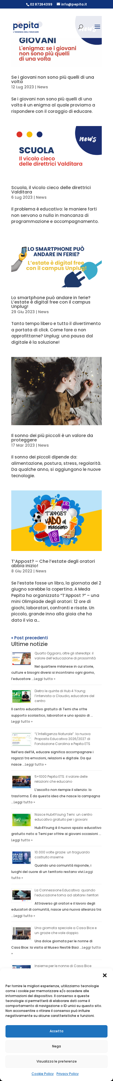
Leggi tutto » (44, 678)
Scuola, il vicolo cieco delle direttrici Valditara (51, 189)
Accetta (56, 1031)
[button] (105, 975)
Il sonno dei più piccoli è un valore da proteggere (52, 437)
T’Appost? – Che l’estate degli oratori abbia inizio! (53, 563)
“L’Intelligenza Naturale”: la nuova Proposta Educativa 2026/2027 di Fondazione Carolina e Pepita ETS (63, 738)
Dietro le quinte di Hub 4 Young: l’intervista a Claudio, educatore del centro (64, 696)
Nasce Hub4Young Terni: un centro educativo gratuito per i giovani (63, 817)
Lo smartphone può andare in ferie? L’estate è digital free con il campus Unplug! (51, 302)
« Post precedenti (29, 638)
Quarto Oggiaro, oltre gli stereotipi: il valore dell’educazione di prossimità (65, 655)
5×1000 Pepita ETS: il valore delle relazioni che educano (61, 779)
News (42, 87)
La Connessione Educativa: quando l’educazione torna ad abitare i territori (66, 892)
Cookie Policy (43, 1073)
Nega (56, 1046)
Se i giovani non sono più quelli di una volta (52, 79)
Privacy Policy (67, 1073)
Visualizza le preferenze (56, 1061)
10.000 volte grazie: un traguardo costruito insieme (62, 854)
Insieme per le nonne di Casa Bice (63, 965)
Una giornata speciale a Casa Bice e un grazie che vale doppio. (66, 930)
